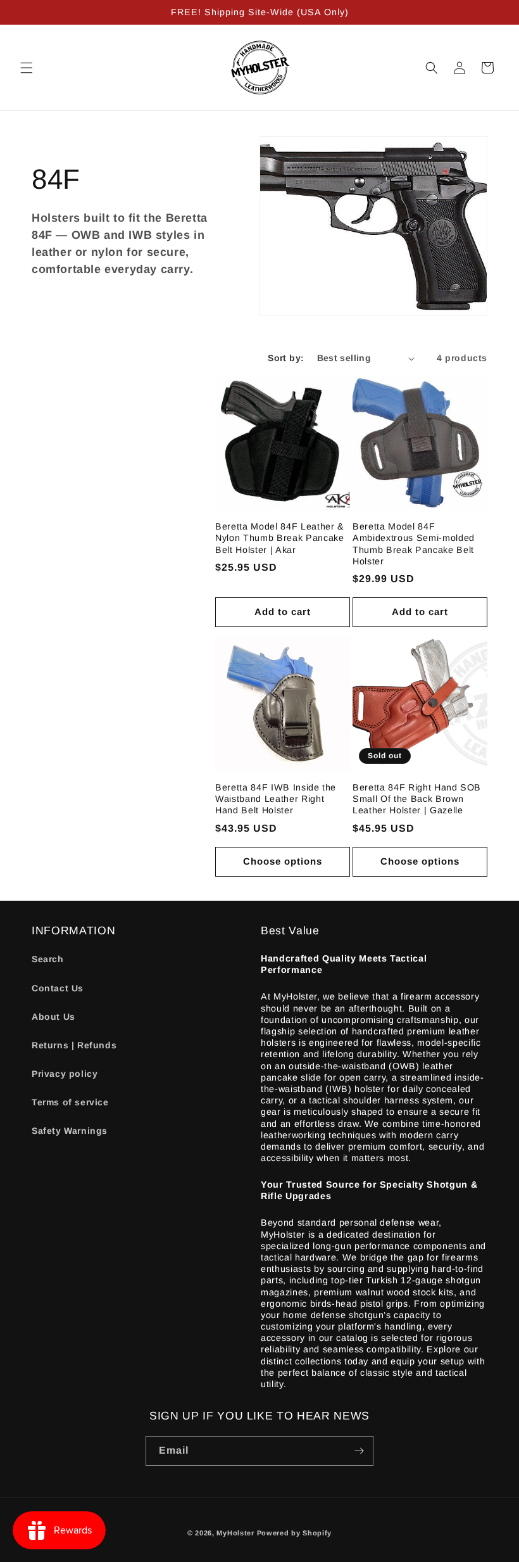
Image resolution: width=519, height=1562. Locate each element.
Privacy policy (64, 1074)
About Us (53, 1017)
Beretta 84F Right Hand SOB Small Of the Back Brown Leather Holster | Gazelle (417, 798)
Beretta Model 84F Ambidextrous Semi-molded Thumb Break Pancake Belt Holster (414, 543)
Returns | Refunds (74, 1045)
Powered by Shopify (294, 1533)
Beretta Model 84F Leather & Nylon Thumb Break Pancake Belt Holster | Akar (279, 537)
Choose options (282, 861)
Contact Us (58, 988)
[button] (27, 68)
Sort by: (286, 358)
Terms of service (70, 1102)
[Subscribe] (359, 1451)
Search (48, 959)
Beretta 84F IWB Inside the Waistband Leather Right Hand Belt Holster (275, 798)
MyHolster (235, 1533)
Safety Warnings (70, 1131)
